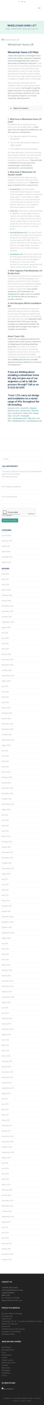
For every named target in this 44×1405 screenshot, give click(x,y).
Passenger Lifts (7, 557)
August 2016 (6, 1158)
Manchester (6, 1368)
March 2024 (6, 708)
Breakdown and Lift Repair (11, 1331)
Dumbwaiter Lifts (20, 418)
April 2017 (5, 1115)
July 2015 (5, 1227)
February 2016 (7, 1190)
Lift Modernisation (8, 1334)
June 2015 (5, 1233)
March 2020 (6, 965)
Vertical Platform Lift (18, 232)
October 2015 (7, 1211)
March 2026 (6, 590)
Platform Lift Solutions (10, 1324)
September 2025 (8, 622)
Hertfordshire (6, 1355)
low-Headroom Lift (34, 421)
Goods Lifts (17, 413)
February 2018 (7, 1061)
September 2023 (8, 740)
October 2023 (7, 734)
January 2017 (6, 1131)
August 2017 (6, 1093)
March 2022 (6, 836)
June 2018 (5, 1040)
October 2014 (7, 1259)
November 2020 (7, 922)
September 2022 (8, 804)
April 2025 (5, 649)
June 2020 (5, 949)
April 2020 (5, 959)
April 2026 (5, 584)
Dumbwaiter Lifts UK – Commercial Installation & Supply (22, 1321)
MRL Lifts (32, 418)
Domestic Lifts (7, 541)
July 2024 (5, 686)
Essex (4, 1352)
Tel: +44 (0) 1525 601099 (10, 1298)
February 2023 (7, 777)
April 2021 (5, 895)
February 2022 (7, 842)
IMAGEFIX (16, 1401)
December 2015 (7, 1200)
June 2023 (5, 756)
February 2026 (7, 595)
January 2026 (6, 600)
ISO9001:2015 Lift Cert (21, 359)
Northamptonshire (8, 1363)
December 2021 (7, 852)
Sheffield (5, 1365)
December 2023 (7, 724)
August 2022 (6, 809)
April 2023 (5, 767)
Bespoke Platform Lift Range (12, 1313)
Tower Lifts (12, 56)
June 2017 (5, 1104)
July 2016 (5, 1163)
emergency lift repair (16, 294)
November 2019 (7, 986)
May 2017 (5, 1109)
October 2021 (7, 863)
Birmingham (6, 1370)
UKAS (36, 359)
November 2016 (7, 1142)
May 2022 (5, 825)
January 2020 (6, 975)
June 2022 (5, 820)
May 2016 (5, 1174)
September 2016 (8, 1152)
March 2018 (6, 1056)
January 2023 (6, 783)
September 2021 (8, 868)
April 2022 (5, 831)
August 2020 (6, 938)
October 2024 (7, 670)
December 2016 (7, 1136)
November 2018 (7, 1029)
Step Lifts (14, 211)
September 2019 (8, 997)
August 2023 (6, 745)
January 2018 (6, 1067)
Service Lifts (25, 411)
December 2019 (7, 981)
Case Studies (6, 535)
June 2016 (5, 1168)
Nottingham (6, 1373)
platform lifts (24, 61)
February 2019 (7, 1018)
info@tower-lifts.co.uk (14, 1300)
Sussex (4, 1375)
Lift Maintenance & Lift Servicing (13, 1329)
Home (8, 29)
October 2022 (7, 799)
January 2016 (6, 1195)
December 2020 (7, 917)
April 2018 (5, 1050)
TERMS (29, 1401)
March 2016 (6, 1184)
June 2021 (5, 884)
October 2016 (7, 1147)
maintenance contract (33, 284)
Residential (17, 421)
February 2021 (7, 906)
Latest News (6, 551)
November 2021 (7, 858)
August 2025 (6, 627)
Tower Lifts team (17, 152)
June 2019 (5, 1013)
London (4, 1357)
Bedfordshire (6, 1347)
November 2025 (7, 611)
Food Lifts (25, 408)
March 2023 (6, 772)
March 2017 (6, 1120)
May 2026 (5, 579)
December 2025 (7, 606)
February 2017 (7, 1125)
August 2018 (6, 1034)
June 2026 (5, 574)
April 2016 (5, 1179)
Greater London (7, 1360)
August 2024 (6, 681)
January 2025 (6, 654)
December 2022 (7, 788)
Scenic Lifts (27, 413)
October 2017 (7, 1083)
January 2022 (6, 847)
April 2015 (5, 1238)
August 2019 (6, 1002)
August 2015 (6, 1222)
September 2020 (8, 933)
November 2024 (7, 665)
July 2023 (5, 750)
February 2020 (7, 970)
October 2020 (7, 927)
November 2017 (7, 1077)
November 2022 (7, 793)
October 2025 (7, 617)
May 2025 (5, 643)
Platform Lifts (16, 29)
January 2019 (6, 1024)
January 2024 (6, 718)
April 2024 (5, 702)
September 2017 (8, 1088)
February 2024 (7, 713)
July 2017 (5, 1099)
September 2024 (8, 675)
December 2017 (7, 1072)
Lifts (23, 421)
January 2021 (6, 911)
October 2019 (7, 992)
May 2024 (5, 697)
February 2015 (7, 1243)
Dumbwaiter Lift (16, 254)
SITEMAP (22, 1401)
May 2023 (5, 761)
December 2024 (7, 659)
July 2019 (5, 1008)
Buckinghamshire (8, 1350)
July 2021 (5, 879)
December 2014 (7, 1254)
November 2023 (7, 729)
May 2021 (5, 890)
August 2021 (6, 874)
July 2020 (5, 943)
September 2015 (8, 1217)
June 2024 (5, 692)
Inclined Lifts (15, 189)
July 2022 (5, 815)
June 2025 (5, 638)
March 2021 (6, 900)
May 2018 (5, 1045)
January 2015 (6, 1249)
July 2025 (5, 633)
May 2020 (5, 954)
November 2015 (7, 1206)
